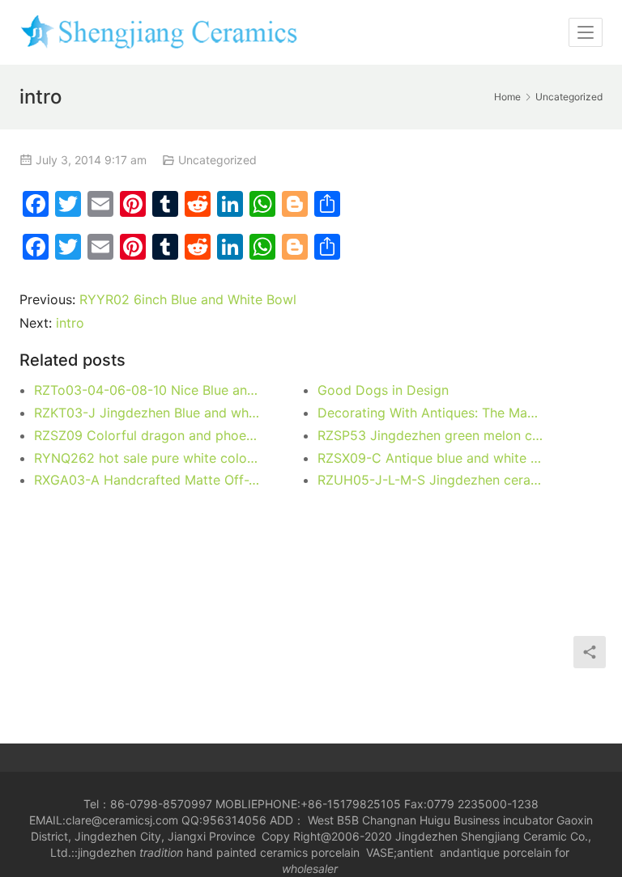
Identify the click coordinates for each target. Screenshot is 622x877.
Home (507, 97)
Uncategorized (217, 160)
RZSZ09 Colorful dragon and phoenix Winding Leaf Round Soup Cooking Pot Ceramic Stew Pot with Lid (147, 435)
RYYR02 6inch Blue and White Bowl (187, 299)
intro (70, 323)
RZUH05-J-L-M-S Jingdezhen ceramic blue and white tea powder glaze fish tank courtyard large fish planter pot (430, 480)
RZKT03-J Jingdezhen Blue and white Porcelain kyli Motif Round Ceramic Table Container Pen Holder (147, 413)
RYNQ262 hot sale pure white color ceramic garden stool (147, 458)
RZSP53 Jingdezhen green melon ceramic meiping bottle (430, 435)
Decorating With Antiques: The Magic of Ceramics (430, 413)
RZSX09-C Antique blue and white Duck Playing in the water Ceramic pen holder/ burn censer (430, 458)
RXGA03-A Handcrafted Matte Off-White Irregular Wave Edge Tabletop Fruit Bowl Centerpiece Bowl (147, 480)
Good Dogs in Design (383, 390)
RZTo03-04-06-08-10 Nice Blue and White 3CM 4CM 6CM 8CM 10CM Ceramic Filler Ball (147, 390)
